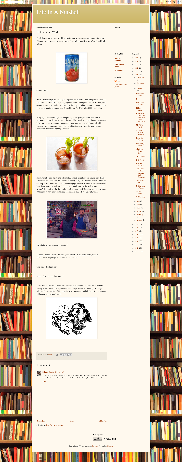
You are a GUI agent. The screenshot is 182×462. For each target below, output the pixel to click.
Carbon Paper (139, 192)
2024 (137, 61)
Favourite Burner (139, 139)
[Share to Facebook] (68, 354)
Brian (44, 372)
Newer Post (41, 421)
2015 (137, 238)
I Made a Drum (139, 109)
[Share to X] (66, 354)
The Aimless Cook (119, 65)
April (139, 208)
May (138, 204)
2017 (137, 231)
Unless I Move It (140, 164)
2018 (137, 227)
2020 (137, 75)
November (140, 83)
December (140, 77)
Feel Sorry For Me (140, 103)
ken (118, 81)
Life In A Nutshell (58, 12)
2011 (137, 251)
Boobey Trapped (118, 59)
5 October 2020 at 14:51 (56, 372)
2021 (137, 71)
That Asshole (140, 156)
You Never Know (140, 181)
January (140, 220)
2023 (137, 64)
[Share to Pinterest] (70, 354)
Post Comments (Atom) (54, 425)
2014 (137, 241)
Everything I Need (140, 144)
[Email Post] (56, 354)
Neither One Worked (140, 187)
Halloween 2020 (140, 94)
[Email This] (61, 354)
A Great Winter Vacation (140, 132)
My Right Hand (139, 126)
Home (72, 421)
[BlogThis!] (63, 354)
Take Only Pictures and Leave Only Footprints (140, 172)
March (139, 211)
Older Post (102, 421)
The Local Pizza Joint (139, 151)
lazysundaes (119, 70)
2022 (137, 68)
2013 (137, 244)
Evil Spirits (140, 160)
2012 (137, 248)
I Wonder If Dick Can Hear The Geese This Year (140, 117)
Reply (44, 381)
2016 (137, 234)
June (138, 201)
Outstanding (140, 197)
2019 (137, 224)
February (140, 214)
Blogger (110, 446)
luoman (95, 446)
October (139, 88)
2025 (137, 58)
